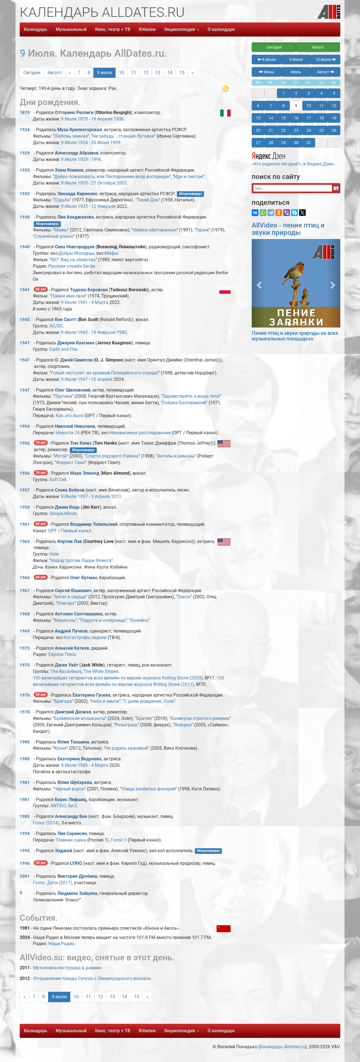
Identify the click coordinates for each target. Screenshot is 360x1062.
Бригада (63, 701)
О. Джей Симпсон (74, 360)
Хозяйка (139, 620)
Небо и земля (105, 701)
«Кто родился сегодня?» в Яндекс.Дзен (293, 164)
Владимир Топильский (94, 524)
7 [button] (271, 105)
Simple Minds (63, 513)
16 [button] (296, 118)
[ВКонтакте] (255, 212)
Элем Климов (69, 170)
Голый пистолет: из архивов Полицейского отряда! (104, 373)
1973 (25, 648)
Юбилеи (147, 29)
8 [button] (283, 105)
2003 (121, 183)
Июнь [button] (268, 72)
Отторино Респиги (74, 112)
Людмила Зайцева (77, 893)
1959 (25, 507)
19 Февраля (103, 332)
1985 (25, 816)
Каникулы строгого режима (200, 718)
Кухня (60, 748)
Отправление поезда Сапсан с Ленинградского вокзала (92, 978)
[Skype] (294, 212)
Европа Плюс (62, 654)
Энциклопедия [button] (180, 29)
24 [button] (309, 130)
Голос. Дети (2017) (52, 882)
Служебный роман (53, 236)
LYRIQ (76, 863)
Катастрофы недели (85, 637)
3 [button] (309, 93)
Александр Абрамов (76, 153)
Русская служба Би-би (71, 266)
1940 (25, 246)
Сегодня (31, 72)
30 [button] (296, 142)
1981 (25, 782)
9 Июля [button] (296, 59)
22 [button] (283, 130)
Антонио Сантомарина (79, 614)
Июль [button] (296, 72)
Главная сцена (71, 840)
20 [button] (258, 130)
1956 (25, 443)
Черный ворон (69, 789)
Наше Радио (61, 943)
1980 (122, 332)
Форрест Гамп (70, 462)
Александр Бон (71, 816)
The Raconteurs (66, 671)
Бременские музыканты (79, 718)
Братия (144, 718)
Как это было (70, 415)
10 (121, 72)
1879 (25, 112)
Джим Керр (67, 507)
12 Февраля (103, 206)
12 (145, 72)
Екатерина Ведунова (79, 758)
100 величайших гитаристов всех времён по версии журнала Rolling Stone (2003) (118, 678)
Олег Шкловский (72, 390)
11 (133, 72)
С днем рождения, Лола (149, 701)
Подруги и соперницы (103, 620)
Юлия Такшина (73, 742)
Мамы (61, 230)
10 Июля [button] (323, 59)
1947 (25, 342)
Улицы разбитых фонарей (148, 789)
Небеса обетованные (155, 230)
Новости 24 (68, 432)
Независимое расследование (140, 432)
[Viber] (286, 212)
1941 (25, 289)
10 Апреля (101, 379)
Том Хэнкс (81, 443)
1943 (25, 319)
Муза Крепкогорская (79, 129)
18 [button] (321, 118)
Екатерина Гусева (92, 695)
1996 (96, 159)
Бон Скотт (65, 319)
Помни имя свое (68, 296)
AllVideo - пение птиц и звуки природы (288, 228)
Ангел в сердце (70, 596)
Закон (183, 596)
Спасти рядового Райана (112, 456)
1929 (25, 153)
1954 (25, 426)
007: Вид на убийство (73, 259)
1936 (119, 119)
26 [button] (334, 130)
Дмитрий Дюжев (73, 712)
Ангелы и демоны (176, 456)
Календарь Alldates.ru (282, 1046)
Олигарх (66, 603)
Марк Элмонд (84, 473)
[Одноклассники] (278, 212)
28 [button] (271, 142)
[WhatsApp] (263, 212)
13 (157, 72)
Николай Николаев (75, 426)
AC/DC (56, 326)
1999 (115, 142)
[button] (258, 283)
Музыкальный (71, 29)
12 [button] (334, 105)
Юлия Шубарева (74, 782)
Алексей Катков (72, 648)
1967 (25, 590)
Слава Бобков (69, 490)
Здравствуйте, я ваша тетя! (191, 396)
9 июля (104, 72)
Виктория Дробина (77, 876)
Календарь (35, 29)
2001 (25, 876)
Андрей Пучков (71, 631)
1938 (25, 217)
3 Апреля (100, 496)
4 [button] (321, 93)
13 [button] (258, 118)
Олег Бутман (83, 577)
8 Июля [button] (268, 59)
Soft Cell (58, 479)
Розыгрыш (126, 724)
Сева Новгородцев (74, 246)
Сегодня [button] (274, 47)
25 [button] (321, 130)
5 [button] (334, 93)
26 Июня (100, 142)
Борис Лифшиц (71, 799)
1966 (25, 577)
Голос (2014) (46, 823)
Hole (54, 554)
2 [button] (296, 93)
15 (181, 72)
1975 (25, 665)
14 (169, 72)
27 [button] (258, 142)
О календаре (221, 29)
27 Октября (103, 183)
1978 (25, 712)
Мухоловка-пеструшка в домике (67, 967)
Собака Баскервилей (184, 402)
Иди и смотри (188, 176)
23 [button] (296, 130)
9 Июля (68, 119)
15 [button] (283, 118)
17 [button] (309, 118)
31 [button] (309, 142)
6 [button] (258, 105)
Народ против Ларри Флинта (81, 560)
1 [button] (283, 93)
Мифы (111, 253)
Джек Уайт (66, 665)
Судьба (62, 200)
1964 (25, 541)
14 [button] (271, 118)
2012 (116, 496)
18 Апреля (101, 119)
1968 (25, 614)
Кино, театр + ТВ (112, 29)
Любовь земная (71, 136)
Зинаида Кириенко (77, 193)
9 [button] (296, 105)
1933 (25, 170)
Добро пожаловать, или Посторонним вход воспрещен (111, 176)
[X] (302, 212)
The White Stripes (101, 671)
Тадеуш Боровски (89, 289)
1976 (25, 695)
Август (55, 72)
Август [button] (318, 47)
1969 (25, 631)
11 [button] (321, 105)
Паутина (63, 396)
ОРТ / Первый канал (69, 530)
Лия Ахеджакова (75, 217)
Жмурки (183, 724)
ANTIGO (58, 805)
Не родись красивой (126, 748)
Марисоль (65, 620)
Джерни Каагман (75, 342)
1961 (25, 524)
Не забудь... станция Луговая (123, 136)
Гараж (202, 230)
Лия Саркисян (72, 833)
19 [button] (334, 118)
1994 (25, 833)
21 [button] (271, 130)
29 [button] (283, 142)
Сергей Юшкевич (73, 590)
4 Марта (99, 302)
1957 (25, 490)
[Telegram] (270, 212)
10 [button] (309, 105)
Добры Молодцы (76, 253)
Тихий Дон (148, 200)
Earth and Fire (63, 349)
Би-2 (72, 805)
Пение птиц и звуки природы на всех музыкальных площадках (295, 336)
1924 (25, 129)
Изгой (60, 456)
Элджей (63, 850)
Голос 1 (119, 840)
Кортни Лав (69, 541)
